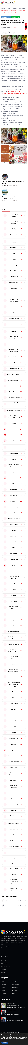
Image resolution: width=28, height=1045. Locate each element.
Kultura (3, 990)
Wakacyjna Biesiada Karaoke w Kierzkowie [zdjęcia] (13, 182)
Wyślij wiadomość (5, 966)
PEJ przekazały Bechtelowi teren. (15, 1020)
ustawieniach (6, 1040)
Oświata (15, 990)
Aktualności (4, 964)
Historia (4, 993)
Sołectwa (4, 987)
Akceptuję (5, 1042)
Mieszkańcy (16, 984)
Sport (14, 981)
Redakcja (3, 969)
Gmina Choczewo (11, 1003)
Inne (3, 981)
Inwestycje (4, 984)
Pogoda (15, 993)
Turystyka (15, 987)
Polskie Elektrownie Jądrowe (14, 1005)
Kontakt (3, 972)
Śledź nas (22, 901)
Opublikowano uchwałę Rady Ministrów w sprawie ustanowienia (12, 197)
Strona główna (4, 961)
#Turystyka (15, 17)
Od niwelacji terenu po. (13, 1014)
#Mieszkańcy (5, 17)
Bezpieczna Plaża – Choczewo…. (16, 1007)
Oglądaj (22, 906)
